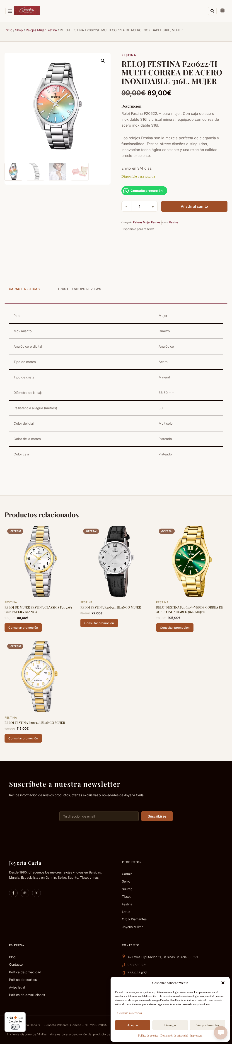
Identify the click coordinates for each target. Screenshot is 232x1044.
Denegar (170, 1025)
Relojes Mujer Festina (41, 30)
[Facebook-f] (13, 893)
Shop (19, 30)
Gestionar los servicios (129, 1013)
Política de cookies (148, 1035)
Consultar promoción (23, 627)
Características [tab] (24, 289)
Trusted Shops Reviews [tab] (79, 289)
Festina (128, 55)
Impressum (196, 1035)
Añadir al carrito (194, 206)
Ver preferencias (207, 1025)
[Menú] (23, 1015)
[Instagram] (25, 893)
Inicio (8, 30)
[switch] (15, 1027)
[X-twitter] (36, 893)
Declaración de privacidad (174, 1035)
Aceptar (132, 1025)
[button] (223, 983)
